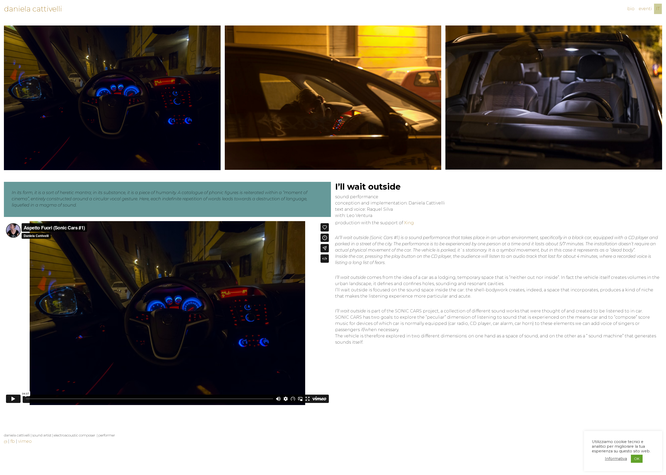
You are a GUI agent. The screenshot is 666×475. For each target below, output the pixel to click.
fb (12, 441)
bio (631, 8)
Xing (409, 222)
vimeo (25, 441)
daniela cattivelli (33, 8)
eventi (645, 8)
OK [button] (636, 459)
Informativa (616, 458)
